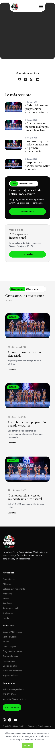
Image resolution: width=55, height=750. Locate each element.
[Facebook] (9, 720)
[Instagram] (4, 720)
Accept (27, 745)
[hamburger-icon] (41, 7)
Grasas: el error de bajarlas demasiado (24, 354)
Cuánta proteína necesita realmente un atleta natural (25, 497)
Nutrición (13, 317)
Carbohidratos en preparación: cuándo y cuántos (27, 424)
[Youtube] (15, 720)
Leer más (12, 369)
